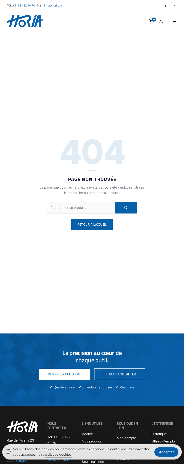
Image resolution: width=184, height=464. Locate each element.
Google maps (17, 460)
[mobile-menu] (170, 21)
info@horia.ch (53, 5)
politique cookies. (58, 454)
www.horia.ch (57, 459)
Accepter (166, 452)
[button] (164, 5)
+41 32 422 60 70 (24, 5)
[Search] (126, 207)
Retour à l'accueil (92, 224)
